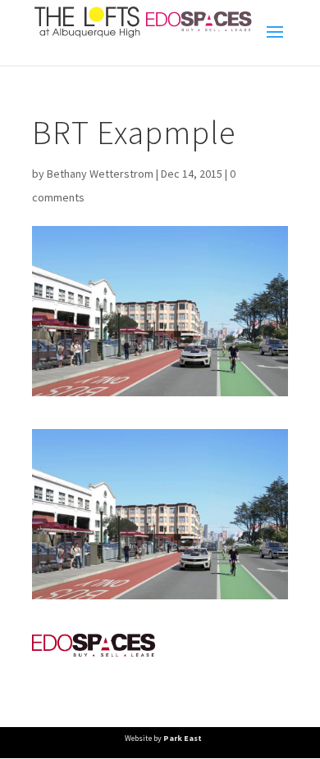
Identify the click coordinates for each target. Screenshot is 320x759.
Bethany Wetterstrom (100, 173)
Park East (182, 738)
